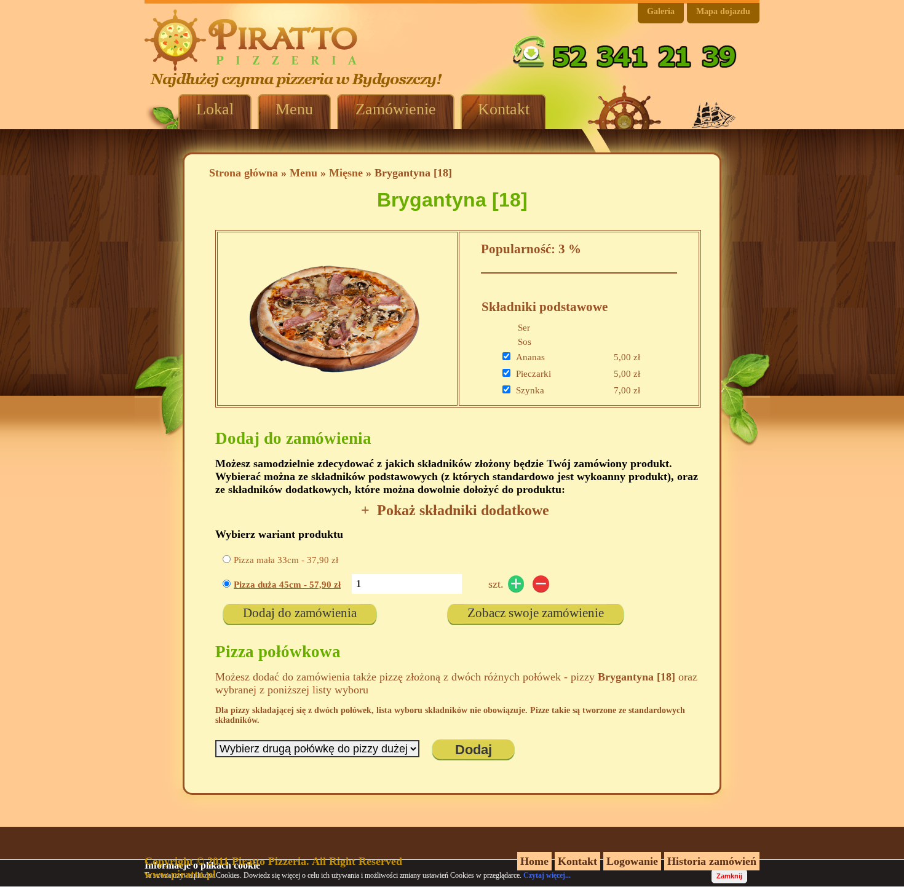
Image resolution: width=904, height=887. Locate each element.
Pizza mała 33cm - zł (286, 560)
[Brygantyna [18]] (334, 394)
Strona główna (243, 173)
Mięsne (346, 173)
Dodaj (473, 749)
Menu (303, 173)
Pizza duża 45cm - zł (287, 584)
